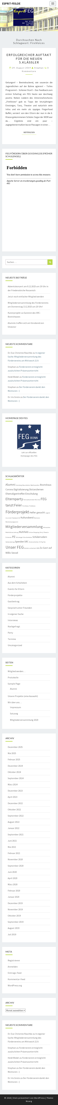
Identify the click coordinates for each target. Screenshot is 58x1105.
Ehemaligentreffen (15, 493)
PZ (13, 537)
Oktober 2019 (14, 915)
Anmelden (13, 966)
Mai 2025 (12, 753)
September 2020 (16, 865)
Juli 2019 (12, 934)
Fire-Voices (25, 506)
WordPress (39, 1098)
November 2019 (15, 909)
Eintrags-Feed (14, 972)
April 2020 (12, 878)
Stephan (39, 68)
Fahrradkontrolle (28, 500)
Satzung (14, 713)
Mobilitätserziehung (11, 532)
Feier (18, 505)
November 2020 (15, 859)
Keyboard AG (16, 518)
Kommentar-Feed (16, 979)
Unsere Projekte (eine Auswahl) (23, 696)
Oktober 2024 (14, 772)
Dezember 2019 (15, 903)
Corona (9, 489)
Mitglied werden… (16, 671)
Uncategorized (15, 645)
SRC (26, 541)
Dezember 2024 (15, 765)
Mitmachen (46, 527)
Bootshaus (45, 484)
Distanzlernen (36, 489)
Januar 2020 (13, 896)
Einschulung (31, 493)
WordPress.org (15, 985)
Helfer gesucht (37, 512)
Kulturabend (27, 517)
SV (40, 542)
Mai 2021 (12, 846)
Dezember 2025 (15, 747)
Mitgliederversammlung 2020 (24, 719)
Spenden (19, 541)
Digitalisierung (21, 489)
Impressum (15, 707)
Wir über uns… (15, 702)
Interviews (13, 620)
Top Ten (43, 542)
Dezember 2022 (15, 803)
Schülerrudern (40, 537)
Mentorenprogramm (11, 522)
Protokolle (13, 677)
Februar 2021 (14, 853)
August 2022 (13, 821)
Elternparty (14, 499)
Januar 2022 (13, 828)
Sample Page (14, 683)
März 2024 (12, 784)
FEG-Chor (37, 500)
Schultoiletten (27, 537)
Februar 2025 (14, 759)
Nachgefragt (14, 626)
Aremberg (19, 485)
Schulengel (19, 537)
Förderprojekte (15, 595)
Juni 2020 (12, 872)
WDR (37, 548)
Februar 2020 (14, 890)
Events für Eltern (16, 589)
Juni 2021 (12, 840)
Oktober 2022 (14, 809)
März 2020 (12, 884)
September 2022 (16, 815)
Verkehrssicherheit (30, 548)
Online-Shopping (34, 532)
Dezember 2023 (15, 790)
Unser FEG (14, 547)
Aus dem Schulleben (17, 582)
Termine (12, 639)
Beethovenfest (35, 485)
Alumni (10, 484)
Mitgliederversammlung (24, 526)
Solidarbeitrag (9, 542)
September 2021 (16, 834)
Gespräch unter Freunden (20, 607)
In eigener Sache (16, 614)
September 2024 (16, 778)
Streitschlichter (34, 542)
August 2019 (13, 928)
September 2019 (16, 921)
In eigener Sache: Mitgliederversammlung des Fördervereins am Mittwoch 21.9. (26, 356)
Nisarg (29, 1101)
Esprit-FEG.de (11, 3)
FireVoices (32, 506)
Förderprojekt (17, 511)
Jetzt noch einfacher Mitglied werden (26, 296)
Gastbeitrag (13, 601)
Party (41, 532)
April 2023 (12, 796)
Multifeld (23, 532)
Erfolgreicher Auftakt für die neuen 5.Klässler (29, 58)
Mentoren (37, 518)
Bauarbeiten (26, 485)
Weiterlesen (30, 132)
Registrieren (14, 960)
